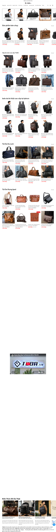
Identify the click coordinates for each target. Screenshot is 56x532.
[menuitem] (43, 5)
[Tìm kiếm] (48, 5)
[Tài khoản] (50, 5)
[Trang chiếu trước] (3, 61)
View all (52, 25)
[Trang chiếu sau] (52, 14)
